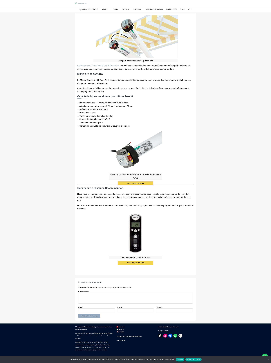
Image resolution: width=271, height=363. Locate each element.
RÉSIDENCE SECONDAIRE (154, 9)
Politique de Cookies (193, 359)
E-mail (120, 307)
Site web (159, 307)
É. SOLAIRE (137, 9)
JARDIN (115, 9)
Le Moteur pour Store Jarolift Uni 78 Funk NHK (98, 66)
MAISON (105, 9)
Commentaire (83, 292)
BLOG (190, 9)
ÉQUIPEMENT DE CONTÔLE (88, 9)
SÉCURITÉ (125, 9)
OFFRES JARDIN (171, 9)
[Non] (268, 359)
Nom (80, 307)
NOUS (182, 9)
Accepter (180, 359)
